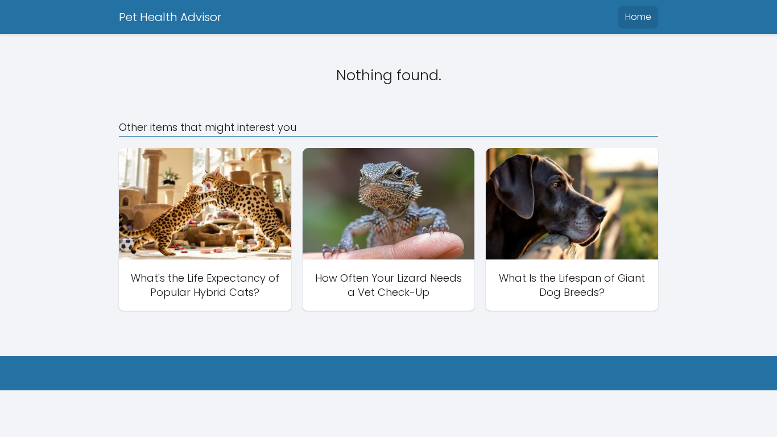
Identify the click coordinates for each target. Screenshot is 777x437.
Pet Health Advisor (170, 17)
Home (638, 16)
